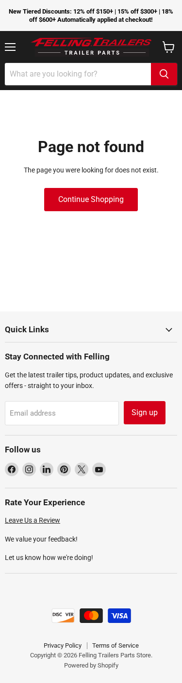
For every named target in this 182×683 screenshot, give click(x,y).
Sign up (145, 412)
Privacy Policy (63, 645)
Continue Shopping (91, 199)
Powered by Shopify (91, 665)
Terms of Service (115, 645)
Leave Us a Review (32, 520)
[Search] (164, 74)
